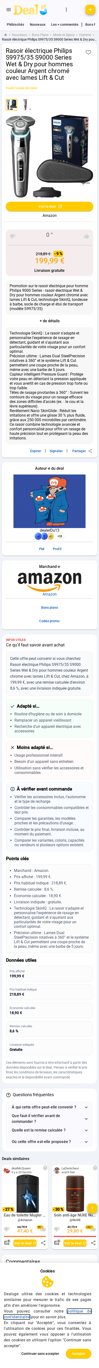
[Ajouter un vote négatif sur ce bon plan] (12, 236)
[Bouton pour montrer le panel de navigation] (8, 9)
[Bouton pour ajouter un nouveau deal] (90, 9)
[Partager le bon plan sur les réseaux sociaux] (43, 1243)
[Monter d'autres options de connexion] (66, 9)
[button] (49, 1107)
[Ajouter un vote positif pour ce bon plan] (86, 236)
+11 (59, 536)
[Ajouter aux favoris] (88, 52)
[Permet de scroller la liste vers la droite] (92, 1208)
